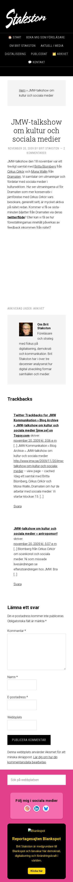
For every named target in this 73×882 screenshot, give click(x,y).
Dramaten (14, 177)
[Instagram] (27, 809)
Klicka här (37, 870)
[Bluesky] (46, 809)
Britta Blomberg (45, 166)
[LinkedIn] (36, 809)
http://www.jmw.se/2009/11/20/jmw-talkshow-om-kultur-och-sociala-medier (39, 466)
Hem (22, 90)
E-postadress (17, 697)
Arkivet (38, 308)
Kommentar (16, 631)
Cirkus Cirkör (15, 171)
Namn (12, 677)
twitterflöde (16, 217)
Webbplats (14, 717)
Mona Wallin (39, 171)
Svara (18, 506)
